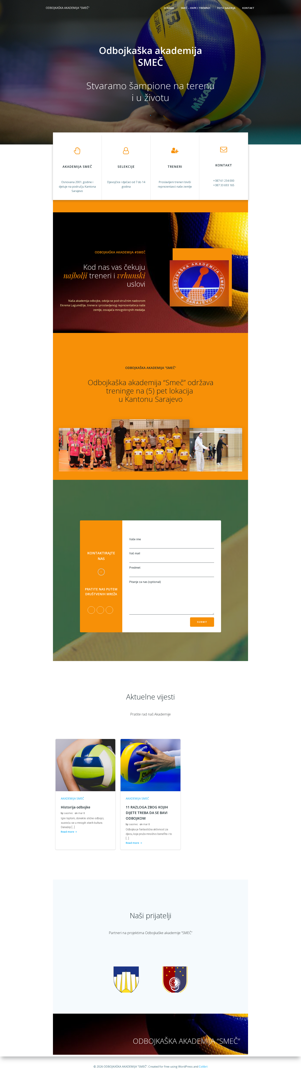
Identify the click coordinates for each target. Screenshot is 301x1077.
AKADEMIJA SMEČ (72, 798)
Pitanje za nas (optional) (145, 582)
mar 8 (81, 813)
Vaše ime (135, 539)
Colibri (203, 1066)
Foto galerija (226, 8)
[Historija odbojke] (85, 765)
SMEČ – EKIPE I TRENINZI (195, 8)
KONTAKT (248, 8)
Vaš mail (134, 553)
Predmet (134, 567)
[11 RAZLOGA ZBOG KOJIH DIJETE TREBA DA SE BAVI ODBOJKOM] (150, 765)
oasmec (68, 813)
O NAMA (169, 8)
